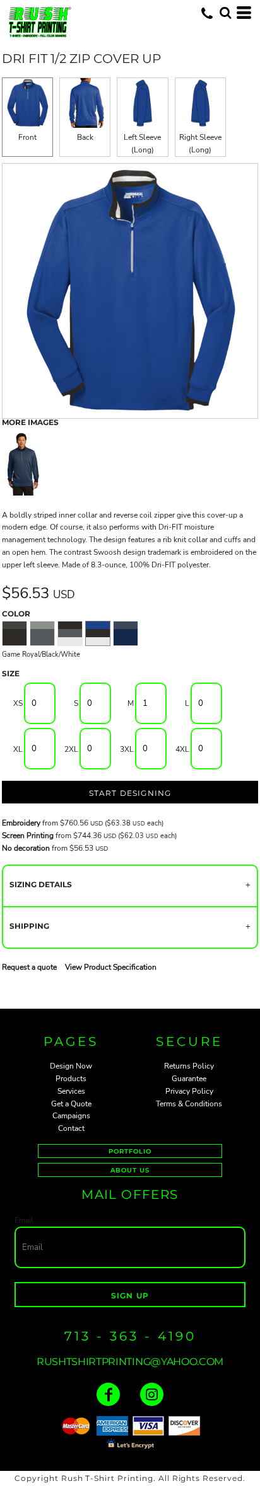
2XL (71, 749)
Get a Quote (71, 1104)
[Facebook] (108, 1394)
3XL (127, 749)
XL (18, 749)
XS (18, 703)
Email (24, 1220)
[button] (225, 12)
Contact (71, 1128)
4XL (182, 749)
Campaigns (71, 1116)
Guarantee (189, 1079)
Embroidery (21, 823)
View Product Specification (111, 967)
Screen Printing (28, 836)
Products (71, 1079)
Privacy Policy (189, 1091)
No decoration (26, 848)
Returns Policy (189, 1066)
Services (71, 1091)
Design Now (71, 1066)
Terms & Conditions (189, 1104)
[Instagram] (151, 1394)
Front (27, 137)
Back (85, 137)
